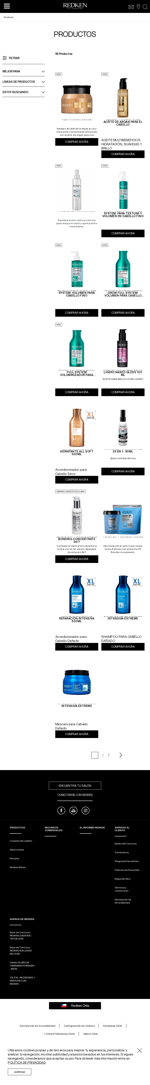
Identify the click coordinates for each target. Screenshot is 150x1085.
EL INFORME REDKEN (92, 827)
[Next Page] (120, 755)
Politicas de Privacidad (127, 870)
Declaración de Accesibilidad (123, 901)
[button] (7, 6)
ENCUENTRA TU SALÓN (75, 785)
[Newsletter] (131, 6)
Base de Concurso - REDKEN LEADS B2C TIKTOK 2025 (20, 935)
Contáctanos (122, 852)
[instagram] (85, 811)
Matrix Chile (91, 1034)
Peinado (14, 858)
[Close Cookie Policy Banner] (139, 1051)
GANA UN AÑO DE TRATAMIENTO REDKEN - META (22, 965)
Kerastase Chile (112, 1026)
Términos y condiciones (121, 889)
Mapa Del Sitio (122, 878)
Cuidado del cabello (21, 841)
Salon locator (17, 849)
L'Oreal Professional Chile (59, 1034)
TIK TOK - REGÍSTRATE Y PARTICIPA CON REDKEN (22, 980)
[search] (145, 6)
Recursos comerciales (53, 829)
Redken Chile (80, 1005)
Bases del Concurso (126, 843)
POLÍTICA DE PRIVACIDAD (27, 1062)
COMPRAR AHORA (81, 141)
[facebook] (61, 811)
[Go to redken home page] (75, 6)
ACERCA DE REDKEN (22, 919)
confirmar (19, 1072)
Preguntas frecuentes (127, 861)
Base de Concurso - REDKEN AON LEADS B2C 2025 (21, 950)
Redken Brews (18, 867)
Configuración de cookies (79, 1026)
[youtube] (73, 811)
